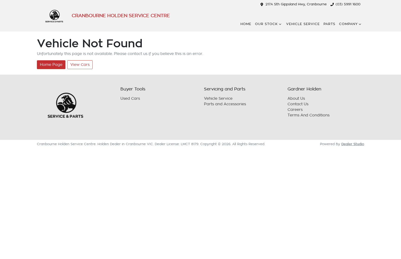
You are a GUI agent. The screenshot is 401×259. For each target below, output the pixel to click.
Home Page (51, 65)
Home (245, 24)
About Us (296, 98)
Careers (295, 110)
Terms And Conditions (309, 115)
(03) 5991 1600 (348, 4)
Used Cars (130, 98)
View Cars (80, 65)
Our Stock (266, 24)
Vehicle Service (303, 24)
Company (348, 24)
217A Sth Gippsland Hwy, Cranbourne (296, 4)
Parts (329, 24)
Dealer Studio (352, 144)
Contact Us (298, 104)
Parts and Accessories (225, 104)
